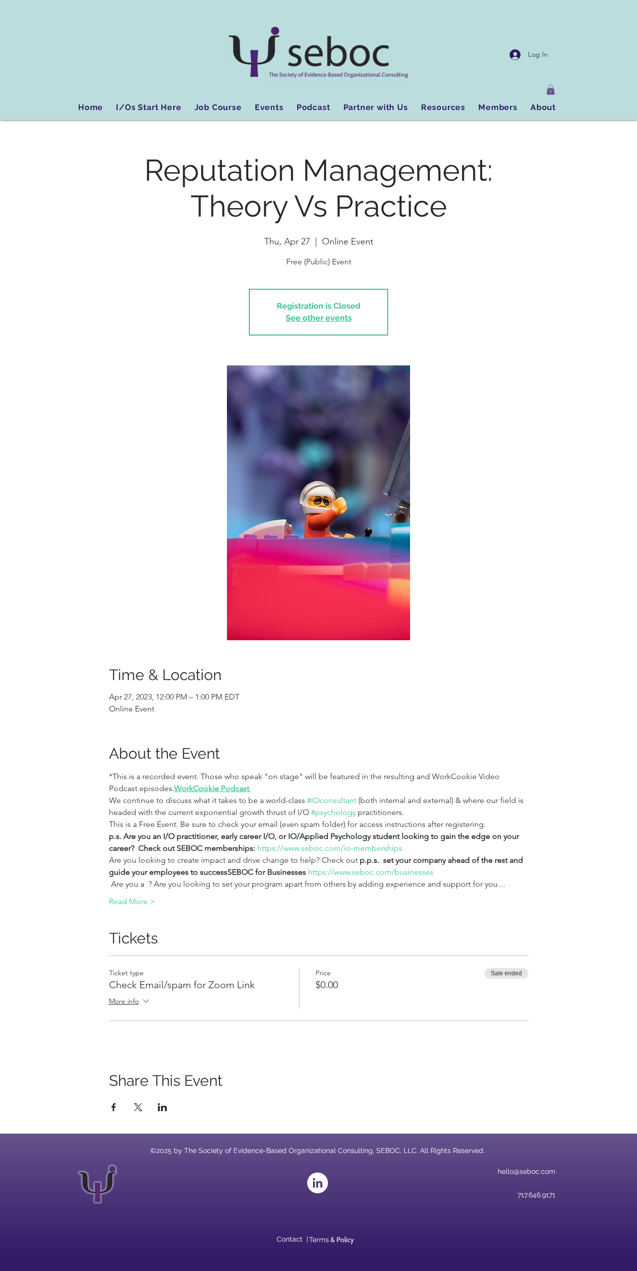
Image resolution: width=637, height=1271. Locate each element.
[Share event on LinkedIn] (162, 1107)
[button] (550, 90)
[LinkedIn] (317, 1182)
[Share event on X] (138, 1107)
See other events (319, 318)
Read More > (132, 901)
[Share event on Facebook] (113, 1107)
